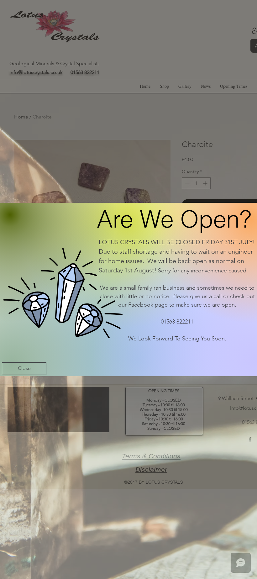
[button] (24, 368)
